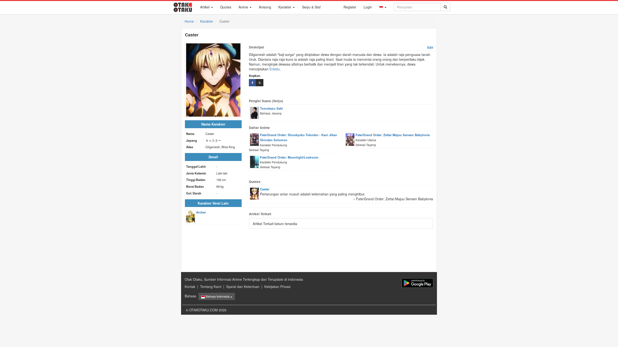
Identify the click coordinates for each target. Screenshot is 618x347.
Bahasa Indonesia (217, 296)
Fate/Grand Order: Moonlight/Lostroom (289, 157)
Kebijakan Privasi (277, 286)
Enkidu (274, 69)
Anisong (265, 7)
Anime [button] (244, 7)
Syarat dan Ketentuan (243, 286)
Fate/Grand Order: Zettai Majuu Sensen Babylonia (393, 135)
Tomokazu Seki (271, 108)
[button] (383, 7)
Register (350, 7)
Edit (430, 47)
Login (368, 7)
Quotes (225, 7)
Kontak (190, 286)
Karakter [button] (285, 7)
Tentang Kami (210, 286)
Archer (201, 212)
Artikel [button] (205, 7)
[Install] (417, 283)
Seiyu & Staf (311, 7)
